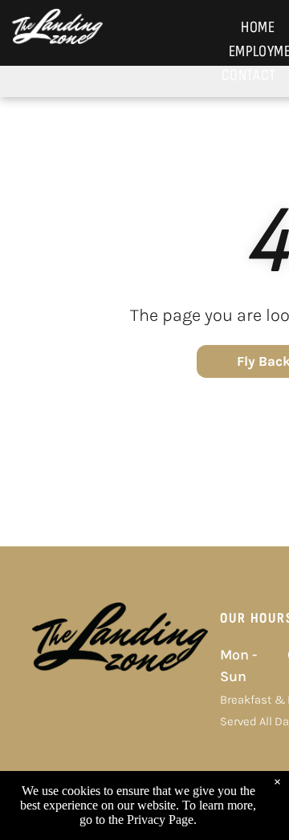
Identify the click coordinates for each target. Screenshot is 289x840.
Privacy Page (160, 819)
